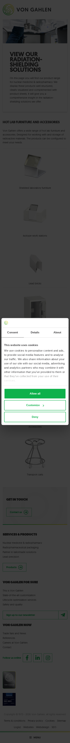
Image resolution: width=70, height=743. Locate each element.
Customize (33, 405)
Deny (35, 416)
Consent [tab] (12, 332)
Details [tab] (35, 332)
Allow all (35, 393)
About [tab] (57, 332)
